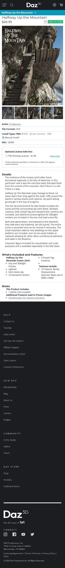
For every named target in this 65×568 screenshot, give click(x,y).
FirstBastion (15, 124)
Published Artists (12, 486)
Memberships (10, 387)
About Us (8, 400)
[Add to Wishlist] (45, 21)
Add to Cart (55, 21)
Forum (7, 453)
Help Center (9, 334)
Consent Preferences (14, 367)
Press (6, 406)
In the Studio (10, 439)
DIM (49, 133)
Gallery (7, 446)
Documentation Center (14, 353)
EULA (6, 556)
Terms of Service (33, 553)
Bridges (7, 419)
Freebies (8, 479)
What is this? (55, 156)
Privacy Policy (49, 553)
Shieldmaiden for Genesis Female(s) (26, 297)
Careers (7, 413)
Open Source (10, 360)
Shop (6, 473)
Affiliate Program (11, 347)
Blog (6, 393)
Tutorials (8, 327)
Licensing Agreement (13, 553)
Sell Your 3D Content (13, 340)
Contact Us (9, 321)
